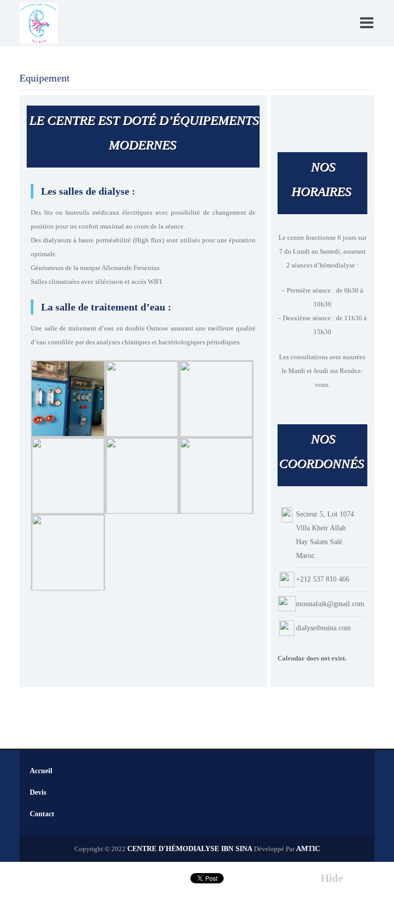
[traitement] (68, 398)
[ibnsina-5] (142, 475)
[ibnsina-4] (68, 475)
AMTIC (308, 849)
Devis (38, 792)
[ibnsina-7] (216, 475)
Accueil (41, 771)
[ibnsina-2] (216, 398)
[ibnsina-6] (68, 551)
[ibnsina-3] (142, 398)
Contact (42, 814)
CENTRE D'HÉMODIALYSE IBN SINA (189, 849)
